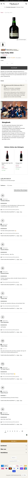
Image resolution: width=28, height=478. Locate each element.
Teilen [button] (21, 211)
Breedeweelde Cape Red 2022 (7, 163)
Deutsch (13, 457)
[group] (14, 179)
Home (2, 12)
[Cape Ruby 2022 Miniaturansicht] (3, 44)
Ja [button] (15, 211)
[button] (5, 431)
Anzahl (2, 60)
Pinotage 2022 (19, 163)
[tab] (20, 190)
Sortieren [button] (3, 185)
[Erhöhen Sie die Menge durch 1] (12, 63)
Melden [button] (18, 211)
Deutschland (13, 461)
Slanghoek (5, 55)
